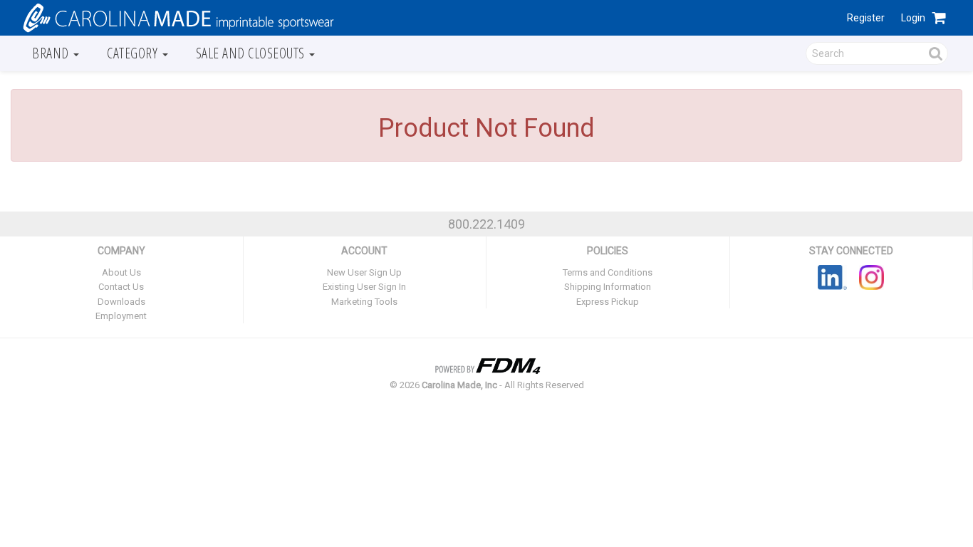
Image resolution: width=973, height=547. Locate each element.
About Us (121, 272)
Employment (121, 316)
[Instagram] (871, 276)
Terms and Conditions (607, 272)
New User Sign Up (364, 272)
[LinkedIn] (832, 276)
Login (913, 18)
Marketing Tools (364, 301)
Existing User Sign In (364, 286)
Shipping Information (607, 286)
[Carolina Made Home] (176, 17)
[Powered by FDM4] (486, 364)
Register (866, 18)
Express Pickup (607, 301)
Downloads (121, 301)
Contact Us (121, 286)
